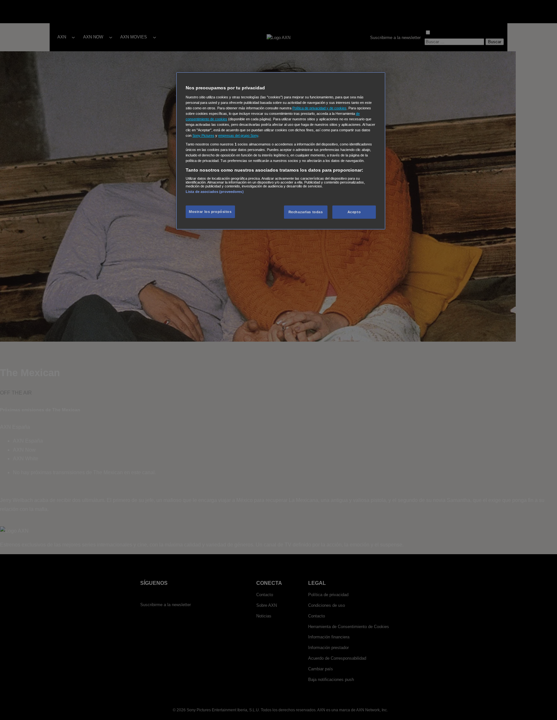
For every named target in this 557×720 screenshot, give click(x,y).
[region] (281, 151)
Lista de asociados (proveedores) (215, 192)
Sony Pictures (203, 135)
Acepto (354, 212)
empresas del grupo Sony (238, 135)
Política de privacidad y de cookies (319, 108)
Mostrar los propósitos (210, 212)
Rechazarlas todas (305, 212)
